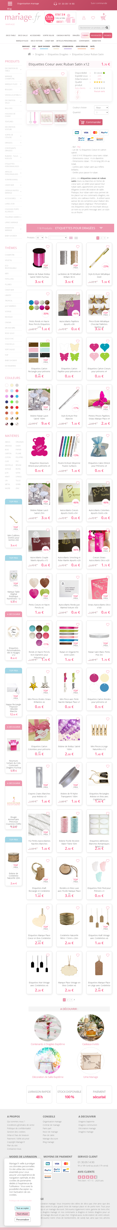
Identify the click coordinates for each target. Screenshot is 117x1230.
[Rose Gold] (6, 424)
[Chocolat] (6, 407)
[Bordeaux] (11, 407)
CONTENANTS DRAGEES (10, 149)
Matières (12, 436)
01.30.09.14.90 (86, 1162)
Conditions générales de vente (20, 1125)
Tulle (18, 480)
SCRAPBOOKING (11, 179)
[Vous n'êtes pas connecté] (84, 17)
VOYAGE (8, 311)
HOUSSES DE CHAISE (10, 115)
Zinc (17, 488)
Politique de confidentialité (19, 1128)
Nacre (7, 488)
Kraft (7, 476)
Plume (18, 453)
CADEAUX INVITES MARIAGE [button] (12, 191)
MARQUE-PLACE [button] (11, 84)
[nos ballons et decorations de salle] (47, 1060)
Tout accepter (22, 1208)
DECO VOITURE (36, 41)
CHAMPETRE (10, 255)
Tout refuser (22, 1214)
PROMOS (107, 35)
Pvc (17, 461)
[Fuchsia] (17, 390)
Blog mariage (48, 1142)
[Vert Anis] (11, 401)
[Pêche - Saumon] (11, 413)
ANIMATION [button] (96, 41)
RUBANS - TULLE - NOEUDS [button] (12, 157)
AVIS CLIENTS (86, 1171)
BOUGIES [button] (8, 89)
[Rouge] (17, 407)
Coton (8, 457)
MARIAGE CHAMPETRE (10, 77)
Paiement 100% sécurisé (18, 1138)
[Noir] (11, 424)
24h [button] (99, 76)
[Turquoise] (17, 396)
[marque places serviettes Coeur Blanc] (47, 90)
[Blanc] (6, 385)
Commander (93, 122)
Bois (7, 449)
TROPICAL (8, 300)
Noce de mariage (50, 1131)
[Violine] (11, 396)
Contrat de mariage (51, 1125)
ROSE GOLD (9, 333)
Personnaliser (22, 1219)
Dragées (39, 54)
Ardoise (8, 446)
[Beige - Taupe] (6, 418)
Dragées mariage (85, 1131)
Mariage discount (50, 1138)
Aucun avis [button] (99, 91)
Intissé (8, 469)
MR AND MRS (10, 328)
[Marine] (6, 401)
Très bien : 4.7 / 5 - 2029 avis (91, 1180)
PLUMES (8, 284)
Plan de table (48, 1135)
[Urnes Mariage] (90, 1060)
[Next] (108, 238)
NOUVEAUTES (96, 35)
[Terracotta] (6, 413)
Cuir (7, 461)
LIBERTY (8, 295)
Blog (9, 8)
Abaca (7, 442)
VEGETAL (8, 260)
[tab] (13, 70)
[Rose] (6, 390)
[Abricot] (17, 413)
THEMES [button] (85, 35)
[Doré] (17, 418)
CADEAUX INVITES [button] (63, 35)
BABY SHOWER (11, 236)
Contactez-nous (14, 1148)
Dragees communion (87, 1125)
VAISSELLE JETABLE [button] (12, 95)
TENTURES (9, 121)
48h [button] (99, 79)
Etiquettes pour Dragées (75, 228)
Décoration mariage (87, 1128)
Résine (18, 465)
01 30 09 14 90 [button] (66, 3)
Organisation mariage (52, 1121)
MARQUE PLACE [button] (22, 41)
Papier (18, 449)
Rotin (18, 469)
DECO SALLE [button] (23, 35)
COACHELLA (9, 344)
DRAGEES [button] (8, 143)
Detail (25, 253)
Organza (20, 442)
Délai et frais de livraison (18, 1135)
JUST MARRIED (10, 306)
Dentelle (9, 465)
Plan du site (12, 1145)
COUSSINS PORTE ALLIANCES (12, 210)
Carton (8, 453)
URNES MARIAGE (11, 222)
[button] (56, 46)
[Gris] (17, 385)
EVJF (6, 355)
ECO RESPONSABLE (11, 266)
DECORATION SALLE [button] (10, 101)
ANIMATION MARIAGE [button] (9, 229)
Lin (6, 480)
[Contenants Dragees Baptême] (47, 1027)
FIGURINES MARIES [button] (12, 217)
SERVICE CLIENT (87, 1156)
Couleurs (12, 378)
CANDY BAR (9, 290)
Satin (18, 473)
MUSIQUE (9, 317)
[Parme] (6, 396)
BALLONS (8, 108)
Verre (18, 484)
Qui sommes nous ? (16, 1121)
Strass (19, 476)
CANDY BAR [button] (49, 41)
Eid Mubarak (10, 366)
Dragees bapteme (86, 1121)
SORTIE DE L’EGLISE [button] (9, 136)
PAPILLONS (9, 279)
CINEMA (8, 322)
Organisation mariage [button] (28, 3)
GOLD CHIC (9, 338)
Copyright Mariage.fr (16, 1142)
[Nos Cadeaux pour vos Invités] (90, 1027)
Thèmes (11, 248)
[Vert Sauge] (17, 401)
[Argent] (11, 418)
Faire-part (47, 1128)
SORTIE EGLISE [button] (48, 35)
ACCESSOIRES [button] (35, 35)
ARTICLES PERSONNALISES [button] (66, 41)
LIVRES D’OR (9, 204)
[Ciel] (11, 390)
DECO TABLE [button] (11, 35)
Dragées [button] (76, 35)
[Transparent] (17, 424)
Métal (7, 484)
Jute (7, 473)
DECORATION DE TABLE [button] (11, 69)
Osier (18, 446)
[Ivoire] (11, 385)
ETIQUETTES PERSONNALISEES (12, 165)
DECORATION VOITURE (10, 128)
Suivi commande (99, 3)
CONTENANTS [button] (84, 41)
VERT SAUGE (10, 349)
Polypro (19, 457)
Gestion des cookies (16, 1131)
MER (6, 273)
